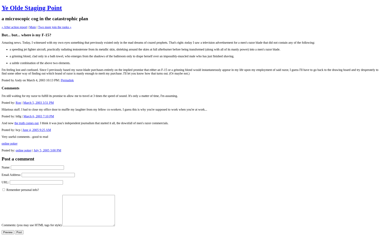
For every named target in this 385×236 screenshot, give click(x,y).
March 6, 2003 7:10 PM (38, 116)
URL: (5, 182)
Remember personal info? (22, 190)
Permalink (67, 80)
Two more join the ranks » (54, 27)
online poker (9, 143)
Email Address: (11, 174)
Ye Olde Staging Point (32, 7)
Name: (6, 167)
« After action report (14, 27)
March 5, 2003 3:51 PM (38, 102)
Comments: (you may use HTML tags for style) (32, 225)
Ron (18, 102)
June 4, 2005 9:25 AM (36, 130)
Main (32, 27)
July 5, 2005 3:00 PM (47, 150)
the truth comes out (26, 123)
